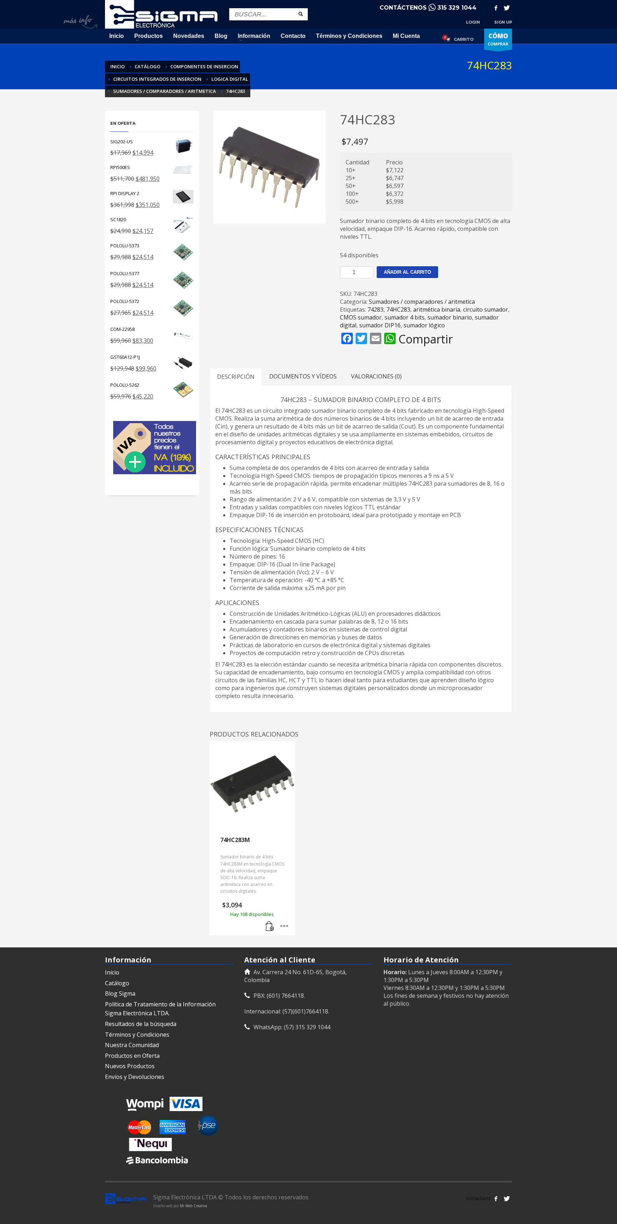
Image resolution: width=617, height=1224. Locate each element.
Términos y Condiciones (137, 1035)
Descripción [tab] (236, 377)
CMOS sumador (361, 317)
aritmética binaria (436, 309)
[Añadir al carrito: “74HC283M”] (270, 926)
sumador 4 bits (405, 317)
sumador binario (449, 317)
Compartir (425, 339)
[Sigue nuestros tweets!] (506, 1198)
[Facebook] (496, 8)
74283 (375, 309)
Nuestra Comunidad (132, 1045)
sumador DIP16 (380, 325)
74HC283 (398, 309)
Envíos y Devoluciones (134, 1077)
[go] (300, 13)
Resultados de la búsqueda (140, 1024)
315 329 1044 (456, 7)
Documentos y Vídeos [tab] (303, 376)
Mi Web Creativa (193, 1205)
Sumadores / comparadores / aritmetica (422, 302)
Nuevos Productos (130, 1066)
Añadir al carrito (407, 272)
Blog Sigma (120, 993)
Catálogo (117, 983)
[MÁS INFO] (284, 926)
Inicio (112, 972)
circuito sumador (485, 309)
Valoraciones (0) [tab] (376, 376)
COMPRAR (498, 39)
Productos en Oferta (132, 1056)
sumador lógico (424, 325)
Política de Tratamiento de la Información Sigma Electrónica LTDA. (160, 1008)
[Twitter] (506, 8)
